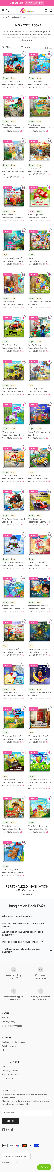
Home (4, 17)
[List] (50, 47)
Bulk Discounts (9, 1046)
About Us (6, 1017)
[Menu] (3, 10)
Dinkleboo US (13, 1163)
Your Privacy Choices (12, 1025)
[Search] (9, 10)
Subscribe (11, 1121)
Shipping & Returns (11, 1070)
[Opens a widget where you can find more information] (44, 1167)
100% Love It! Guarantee (13, 1041)
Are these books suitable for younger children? (21, 950)
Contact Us (7, 1078)
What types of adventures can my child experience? (22, 933)
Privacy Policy (8, 1021)
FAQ (4, 1066)
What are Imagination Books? (17, 916)
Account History (10, 1074)
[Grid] (46, 47)
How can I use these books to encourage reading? (23, 925)
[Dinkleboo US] (27, 10)
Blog (4, 1050)
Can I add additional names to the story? (23, 941)
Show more (27, 40)
